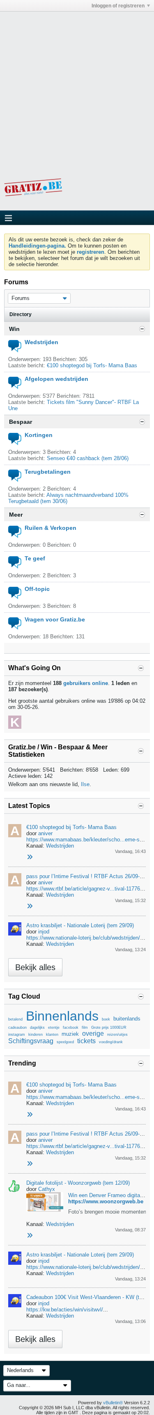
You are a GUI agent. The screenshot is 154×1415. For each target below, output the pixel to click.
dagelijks (37, 1027)
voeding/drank (111, 1042)
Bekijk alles (35, 967)
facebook (70, 1027)
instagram (16, 1034)
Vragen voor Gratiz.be (55, 619)
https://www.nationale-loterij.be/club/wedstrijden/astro (89, 938)
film (85, 1027)
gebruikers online (85, 683)
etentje (54, 1027)
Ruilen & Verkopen (50, 527)
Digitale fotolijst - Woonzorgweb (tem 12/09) (78, 1183)
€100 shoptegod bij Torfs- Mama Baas (92, 365)
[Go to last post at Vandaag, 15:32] (29, 906)
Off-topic (37, 589)
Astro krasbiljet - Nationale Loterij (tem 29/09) (80, 925)
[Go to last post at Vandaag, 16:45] (29, 857)
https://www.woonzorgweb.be (105, 1201)
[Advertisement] (77, 89)
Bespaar (20, 421)
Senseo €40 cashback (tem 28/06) (88, 458)
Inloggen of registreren (118, 6)
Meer (16, 514)
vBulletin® (113, 1402)
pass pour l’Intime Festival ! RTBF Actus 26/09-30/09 (89, 876)
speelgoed (65, 1042)
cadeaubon (17, 1027)
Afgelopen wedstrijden (56, 379)
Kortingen (39, 435)
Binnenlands (62, 1016)
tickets (86, 1040)
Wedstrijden (41, 342)
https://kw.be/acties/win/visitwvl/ (64, 1309)
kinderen (35, 1034)
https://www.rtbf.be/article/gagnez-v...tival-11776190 (87, 889)
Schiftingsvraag (30, 1040)
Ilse (85, 784)
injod (43, 931)
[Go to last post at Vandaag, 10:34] (29, 1236)
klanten (52, 1034)
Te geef (35, 558)
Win (14, 329)
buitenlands (126, 1019)
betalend (15, 1019)
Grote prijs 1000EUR (108, 1027)
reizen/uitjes (117, 1034)
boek (106, 1019)
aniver (45, 833)
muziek (70, 1034)
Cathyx (46, 1189)
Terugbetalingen (48, 471)
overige (93, 1033)
